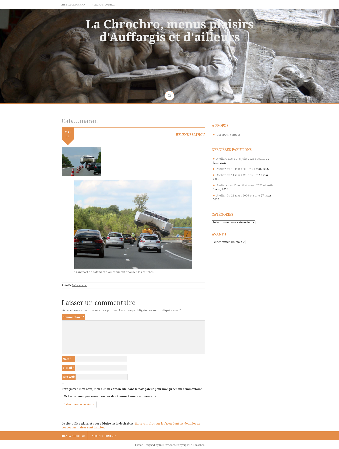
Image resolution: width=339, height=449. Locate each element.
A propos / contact (104, 4)
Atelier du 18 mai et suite (233, 168)
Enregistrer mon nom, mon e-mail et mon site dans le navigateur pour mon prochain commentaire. (132, 389)
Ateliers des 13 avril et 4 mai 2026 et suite (244, 185)
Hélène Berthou (190, 135)
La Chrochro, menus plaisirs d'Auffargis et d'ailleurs (169, 30)
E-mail (68, 367)
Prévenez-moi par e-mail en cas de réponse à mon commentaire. (110, 396)
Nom (67, 358)
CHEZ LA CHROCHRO (73, 4)
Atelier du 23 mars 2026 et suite (238, 195)
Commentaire (73, 317)
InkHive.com (167, 445)
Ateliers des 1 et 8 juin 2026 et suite (240, 158)
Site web (69, 376)
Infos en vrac (79, 285)
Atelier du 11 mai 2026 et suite (237, 175)
